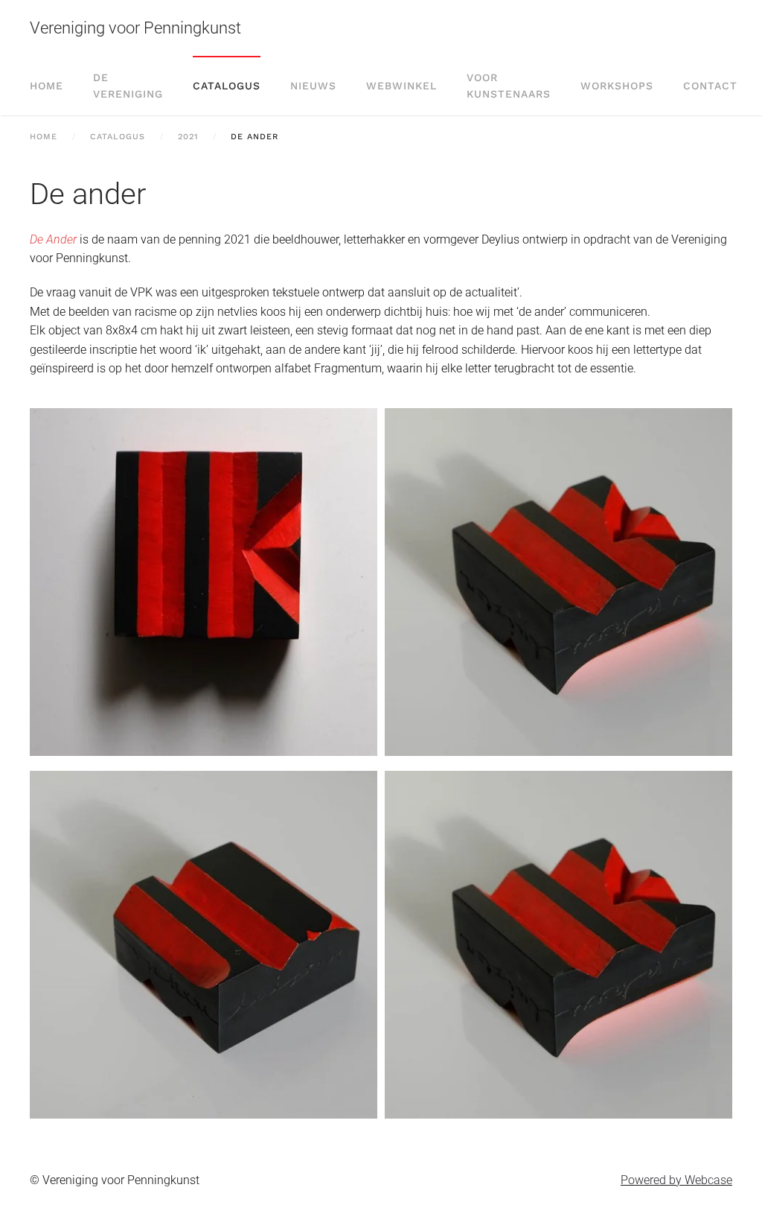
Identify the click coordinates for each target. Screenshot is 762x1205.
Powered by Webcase (676, 1180)
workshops (616, 86)
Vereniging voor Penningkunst (135, 28)
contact (710, 86)
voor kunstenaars (509, 85)
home (46, 86)
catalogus (226, 86)
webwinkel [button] (401, 86)
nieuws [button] (313, 86)
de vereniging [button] (128, 85)
